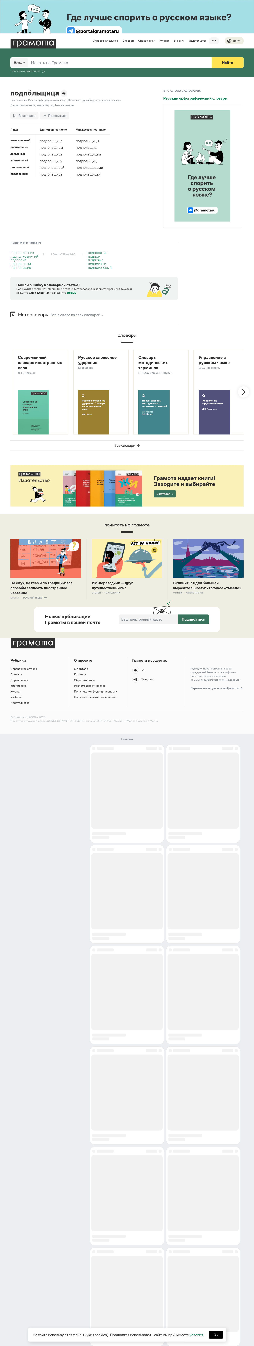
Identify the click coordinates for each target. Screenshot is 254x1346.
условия (196, 1335)
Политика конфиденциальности (95, 691)
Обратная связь (84, 680)
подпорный (97, 264)
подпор (94, 256)
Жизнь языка (194, 592)
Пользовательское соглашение (95, 697)
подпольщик (20, 267)
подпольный (20, 264)
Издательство (198, 40)
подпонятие (97, 252)
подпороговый (100, 267)
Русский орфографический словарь (195, 98)
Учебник (179, 40)
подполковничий (24, 256)
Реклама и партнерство (90, 685)
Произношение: (18, 100)
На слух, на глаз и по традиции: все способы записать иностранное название (41, 588)
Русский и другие (35, 597)
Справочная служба (105, 40)
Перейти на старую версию (215, 688)
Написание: (74, 100)
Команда (80, 674)
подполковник (22, 252)
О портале (81, 668)
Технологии (112, 592)
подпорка (95, 260)
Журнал (165, 40)
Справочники (146, 40)
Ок (215, 1335)
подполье (18, 260)
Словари (128, 40)
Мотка (154, 720)
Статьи (14, 597)
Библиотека (18, 685)
